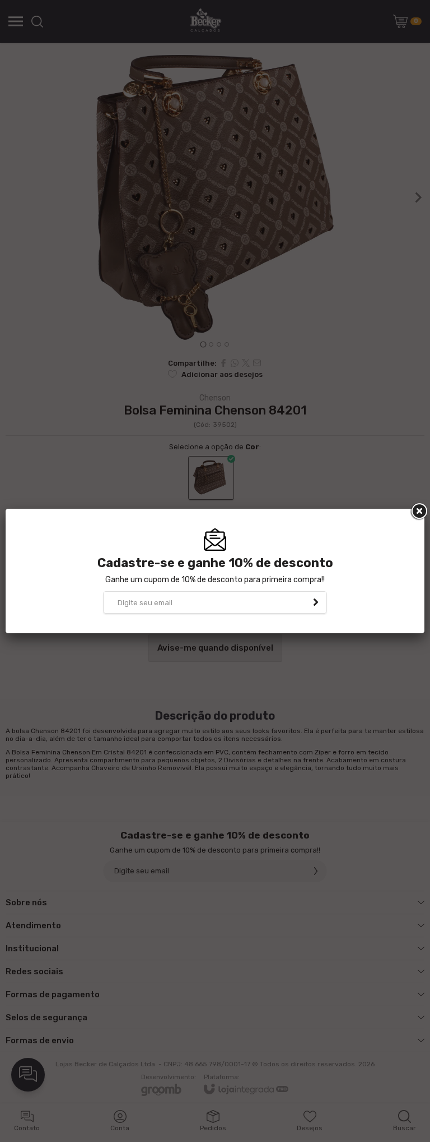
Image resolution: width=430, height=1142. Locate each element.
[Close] (418, 511)
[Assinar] (316, 602)
